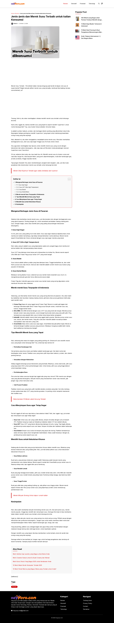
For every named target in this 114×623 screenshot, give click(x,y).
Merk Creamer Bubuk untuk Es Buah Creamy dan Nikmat (31, 558)
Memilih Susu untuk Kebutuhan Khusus (28, 202)
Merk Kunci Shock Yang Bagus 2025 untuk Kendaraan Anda (32, 561)
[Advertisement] (41, 72)
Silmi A (15, 23)
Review (65, 3)
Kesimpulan (20, 204)
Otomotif (74, 3)
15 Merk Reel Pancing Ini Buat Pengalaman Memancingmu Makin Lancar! (92, 32)
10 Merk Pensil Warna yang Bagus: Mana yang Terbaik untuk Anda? (34, 569)
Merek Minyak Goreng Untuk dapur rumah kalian (30, 495)
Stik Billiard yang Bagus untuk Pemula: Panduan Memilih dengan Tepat (91, 20)
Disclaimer (86, 609)
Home (12, 13)
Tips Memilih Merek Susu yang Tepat (28, 197)
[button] (99, 3)
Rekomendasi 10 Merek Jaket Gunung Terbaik (29, 399)
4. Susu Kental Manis (23, 192)
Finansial (82, 3)
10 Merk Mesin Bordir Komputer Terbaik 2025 (27, 565)
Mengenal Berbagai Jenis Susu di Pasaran (29, 182)
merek (14, 586)
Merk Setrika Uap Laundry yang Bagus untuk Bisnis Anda (31, 554)
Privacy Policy (87, 603)
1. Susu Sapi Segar (23, 185)
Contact (85, 606)
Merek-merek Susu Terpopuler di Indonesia (30, 194)
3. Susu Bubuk (22, 189)
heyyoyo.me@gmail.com (20, 610)
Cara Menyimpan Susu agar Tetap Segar (29, 199)
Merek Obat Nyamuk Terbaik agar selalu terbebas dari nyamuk (35, 171)
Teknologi (92, 3)
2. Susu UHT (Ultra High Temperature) (28, 187)
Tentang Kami (87, 600)
